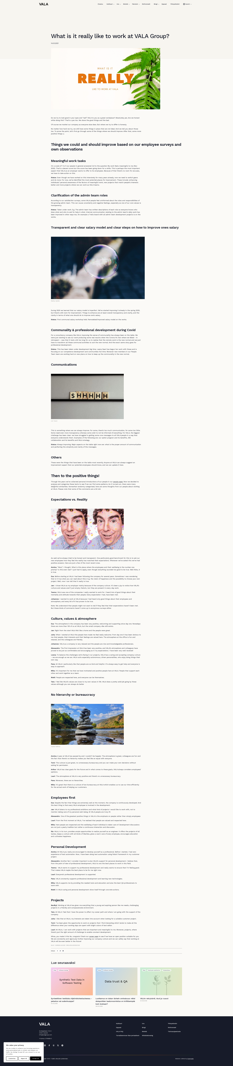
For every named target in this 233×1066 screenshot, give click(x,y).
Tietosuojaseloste (174, 1031)
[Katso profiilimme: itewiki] (62, 1045)
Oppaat (164, 4)
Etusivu (100, 4)
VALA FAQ (119, 1031)
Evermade (190, 1058)
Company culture (60, 945)
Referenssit (146, 4)
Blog (52, 945)
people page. (118, 482)
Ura (118, 4)
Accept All (35, 1058)
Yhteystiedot (174, 4)
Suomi (187, 4)
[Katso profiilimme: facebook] (49, 1045)
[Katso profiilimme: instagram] (45, 1045)
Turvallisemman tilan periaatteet (127, 1035)
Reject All (24, 1058)
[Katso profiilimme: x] (58, 1045)
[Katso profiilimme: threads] (53, 1045)
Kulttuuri (110, 4)
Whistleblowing (147, 1035)
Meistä (125, 4)
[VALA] (43, 4)
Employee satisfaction (73, 945)
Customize (12, 1058)
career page (93, 936)
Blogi (155, 4)
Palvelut (135, 4)
